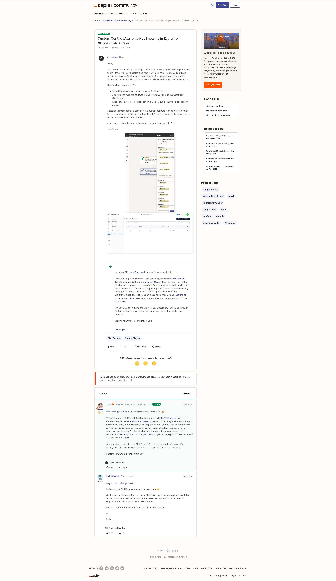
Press (187, 568)
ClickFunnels (178, 278)
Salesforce (229, 223)
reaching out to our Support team (136, 434)
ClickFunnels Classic (151, 282)
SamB (109, 404)
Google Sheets (132, 338)
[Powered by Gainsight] (168, 551)
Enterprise (206, 568)
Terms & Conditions (157, 557)
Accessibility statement (177, 557)
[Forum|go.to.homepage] (116, 5)
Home (97, 20)
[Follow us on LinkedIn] (107, 568)
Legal (233, 575)
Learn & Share (117, 13)
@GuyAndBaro (132, 272)
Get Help (99, 13)
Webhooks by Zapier (213, 196)
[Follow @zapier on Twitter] (117, 568)
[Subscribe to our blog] (112, 568)
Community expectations (218, 115)
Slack (223, 209)
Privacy (241, 575)
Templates (220, 568)
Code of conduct (214, 106)
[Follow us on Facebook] (101, 568)
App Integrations (237, 568)
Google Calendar (211, 223)
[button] (222, 5)
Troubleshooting (122, 20)
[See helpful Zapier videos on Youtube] (122, 568)
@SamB (115, 483)
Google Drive (209, 209)
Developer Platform (171, 568)
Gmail (231, 196)
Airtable (220, 216)
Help (156, 568)
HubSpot (207, 216)
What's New (137, 13)
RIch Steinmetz (113, 476)
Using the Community (216, 110)
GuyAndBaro (112, 57)
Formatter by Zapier (213, 203)
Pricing (147, 568)
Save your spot (213, 85)
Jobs (195, 568)
